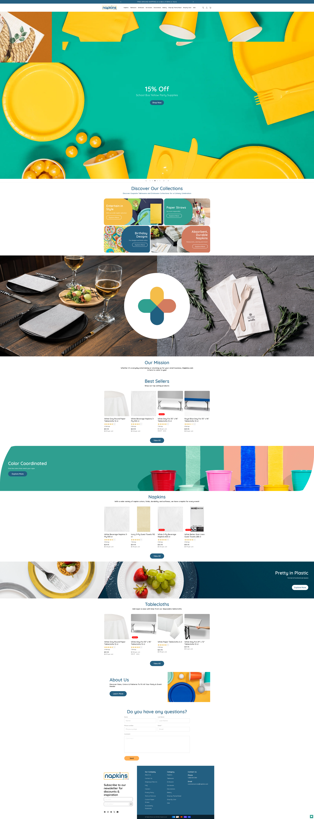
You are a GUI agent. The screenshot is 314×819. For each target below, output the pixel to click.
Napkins (126, 7)
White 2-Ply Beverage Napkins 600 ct (167, 535)
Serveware (149, 7)
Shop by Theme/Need (174, 796)
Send (132, 758)
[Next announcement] (193, 1)
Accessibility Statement (149, 807)
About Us (148, 775)
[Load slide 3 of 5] (155, 180)
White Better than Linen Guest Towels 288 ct (194, 535)
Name (126, 717)
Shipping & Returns (151, 782)
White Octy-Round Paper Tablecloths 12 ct (114, 420)
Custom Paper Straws (149, 801)
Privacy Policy (149, 792)
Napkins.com (163, 817)
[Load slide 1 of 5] (150, 180)
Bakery (165, 7)
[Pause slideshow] (168, 180)
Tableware (133, 7)
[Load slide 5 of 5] (160, 180)
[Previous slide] (146, 180)
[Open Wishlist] (311, 816)
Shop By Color (187, 7)
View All (157, 440)
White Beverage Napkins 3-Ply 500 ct (115, 535)
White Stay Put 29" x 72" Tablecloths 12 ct (194, 643)
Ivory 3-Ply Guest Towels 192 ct (143, 535)
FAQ (146, 785)
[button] (126, 7)
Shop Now (157, 102)
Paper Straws (176, 207)
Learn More (118, 694)
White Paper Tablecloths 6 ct (170, 642)
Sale (194, 7)
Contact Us (148, 778)
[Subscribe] (131, 804)
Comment (127, 734)
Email (160, 725)
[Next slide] (164, 180)
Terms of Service (150, 796)
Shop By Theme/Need (174, 7)
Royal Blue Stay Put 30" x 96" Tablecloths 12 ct (196, 420)
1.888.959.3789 (192, 778)
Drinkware (141, 7)
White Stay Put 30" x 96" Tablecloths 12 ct (141, 643)
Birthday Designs (141, 235)
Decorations (157, 7)
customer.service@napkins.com (198, 784)
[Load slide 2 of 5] (152, 180)
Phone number (128, 725)
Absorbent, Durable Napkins (200, 235)
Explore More (114, 217)
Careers (147, 789)
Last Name (161, 717)
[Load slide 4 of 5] (157, 180)
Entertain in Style (114, 207)
